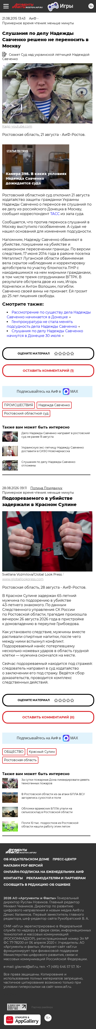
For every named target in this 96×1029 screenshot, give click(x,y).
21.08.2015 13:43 (13, 18)
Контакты (13, 878)
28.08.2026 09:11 (14, 488)
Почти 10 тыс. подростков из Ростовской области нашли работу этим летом (49, 824)
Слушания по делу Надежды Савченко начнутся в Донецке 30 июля (45, 333)
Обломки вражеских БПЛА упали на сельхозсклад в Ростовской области (47, 810)
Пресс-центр (64, 859)
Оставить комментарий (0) (48, 717)
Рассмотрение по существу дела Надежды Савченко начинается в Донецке (49, 314)
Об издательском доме (26, 859)
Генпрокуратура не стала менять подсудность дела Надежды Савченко (42, 324)
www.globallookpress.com (23, 579)
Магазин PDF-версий (23, 865)
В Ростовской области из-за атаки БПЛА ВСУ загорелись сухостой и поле (53, 795)
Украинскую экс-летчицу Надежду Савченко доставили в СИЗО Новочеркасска (52, 449)
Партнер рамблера (42, 1007)
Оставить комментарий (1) (48, 371)
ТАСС (55, 214)
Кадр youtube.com (17, 126)
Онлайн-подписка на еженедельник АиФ (44, 872)
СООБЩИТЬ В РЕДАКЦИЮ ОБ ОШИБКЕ (37, 885)
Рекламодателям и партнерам (56, 878)
